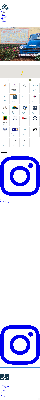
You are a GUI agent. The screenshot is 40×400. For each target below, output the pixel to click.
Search (2, 19)
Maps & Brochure (4, 13)
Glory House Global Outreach (4, 111)
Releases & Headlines (4, 16)
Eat (1, 22)
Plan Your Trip (2, 24)
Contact (2, 18)
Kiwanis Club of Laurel (23, 111)
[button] (22, 72)
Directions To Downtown (3, 17)
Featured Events (4, 21)
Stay (1, 23)
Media (1, 14)
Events (2, 20)
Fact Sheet (3, 15)
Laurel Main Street (33, 111)
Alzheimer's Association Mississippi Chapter (14, 89)
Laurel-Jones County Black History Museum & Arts (4, 122)
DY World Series (3, 11)
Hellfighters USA (13, 111)
